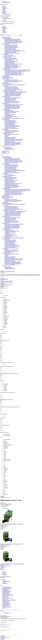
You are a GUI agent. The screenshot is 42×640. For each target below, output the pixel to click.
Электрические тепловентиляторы (11, 116)
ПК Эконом (6, 484)
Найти (21, 35)
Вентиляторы (7, 135)
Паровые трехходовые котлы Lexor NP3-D (13, 93)
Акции (4, 9)
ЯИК (5, 326)
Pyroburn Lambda (7, 460)
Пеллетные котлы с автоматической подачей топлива (15, 51)
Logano (5, 451)
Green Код (6, 448)
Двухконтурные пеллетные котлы (11, 46)
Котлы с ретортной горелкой (10, 48)
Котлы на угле (5, 85)
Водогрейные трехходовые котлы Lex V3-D (13, 74)
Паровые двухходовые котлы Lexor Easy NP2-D (14, 92)
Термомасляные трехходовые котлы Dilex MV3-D (14, 118)
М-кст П (5, 480)
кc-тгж (5, 472)
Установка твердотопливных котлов (11, 128)
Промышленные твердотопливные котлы (12, 66)
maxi (5, 454)
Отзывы (4, 11)
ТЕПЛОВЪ (6, 323)
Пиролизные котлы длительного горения (12, 97)
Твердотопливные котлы (7, 38)
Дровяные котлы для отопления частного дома (13, 80)
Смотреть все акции (4, 286)
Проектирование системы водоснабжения (13, 106)
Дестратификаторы (8, 115)
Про (4, 485)
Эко (4, 493)
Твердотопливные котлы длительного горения (13, 41)
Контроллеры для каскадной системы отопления (14, 139)
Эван (5, 325)
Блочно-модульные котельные (10, 177)
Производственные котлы (9, 62)
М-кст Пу (5, 481)
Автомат (5, 470)
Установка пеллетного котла (10, 127)
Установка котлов (6, 119)
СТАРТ (5, 321)
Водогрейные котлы (6, 68)
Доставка (4, 1)
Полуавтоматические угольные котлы (12, 88)
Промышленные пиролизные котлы (11, 65)
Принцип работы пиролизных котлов (7, 271)
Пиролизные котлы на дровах (10, 98)
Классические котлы (8, 59)
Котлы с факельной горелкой (10, 49)
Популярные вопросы (7, 2)
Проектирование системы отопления (12, 108)
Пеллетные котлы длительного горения (12, 50)
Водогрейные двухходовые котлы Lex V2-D (13, 72)
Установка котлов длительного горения (12, 126)
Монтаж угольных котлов (9, 123)
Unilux (5, 309)
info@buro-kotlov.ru (4, 617)
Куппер (5, 316)
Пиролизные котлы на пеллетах (11, 99)
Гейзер (5, 313)
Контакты (4, 32)
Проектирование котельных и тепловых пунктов (14, 104)
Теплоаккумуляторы (8, 148)
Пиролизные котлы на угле (10, 100)
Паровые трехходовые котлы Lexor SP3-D (12, 94)
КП (4, 477)
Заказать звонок (10, 23)
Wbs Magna (6, 469)
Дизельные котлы (6, 75)
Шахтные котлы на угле (9, 132)
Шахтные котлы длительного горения (12, 131)
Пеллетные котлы (6, 44)
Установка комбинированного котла (11, 125)
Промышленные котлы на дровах (11, 64)
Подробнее (2, 278)
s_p (4, 463)
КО (4, 473)
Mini (5, 455)
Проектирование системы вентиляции (12, 105)
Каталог (4, 7)
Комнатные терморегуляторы (10, 137)
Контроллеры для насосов (9, 141)
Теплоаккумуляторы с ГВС (10, 149)
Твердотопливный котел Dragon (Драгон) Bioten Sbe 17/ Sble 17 (12, 563)
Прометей (6, 320)
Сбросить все (5, 508)
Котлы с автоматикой (9, 174)
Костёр (5, 475)
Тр (4, 492)
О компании (5, 8)
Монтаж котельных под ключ (10, 120)
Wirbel (5, 310)
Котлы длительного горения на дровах (12, 81)
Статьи (4, 10)
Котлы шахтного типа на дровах (11, 130)
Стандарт (5, 486)
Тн (4, 490)
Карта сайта (5, 583)
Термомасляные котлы (7, 117)
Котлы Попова (6, 315)
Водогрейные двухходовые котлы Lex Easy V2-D (14, 71)
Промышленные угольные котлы (11, 67)
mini (4, 457)
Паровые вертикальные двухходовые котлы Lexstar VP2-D (16, 91)
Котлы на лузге (5, 82)
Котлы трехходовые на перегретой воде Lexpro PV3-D (15, 84)
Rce (4, 461)
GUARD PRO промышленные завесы (12, 111)
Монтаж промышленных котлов (11, 122)
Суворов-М (6, 487)
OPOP (5, 305)
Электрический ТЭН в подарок (6, 281)
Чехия (5, 389)
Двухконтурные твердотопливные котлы (12, 40)
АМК (5, 471)
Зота (5, 314)
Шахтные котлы (6, 129)
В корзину (2, 639)
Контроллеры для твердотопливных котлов (13, 144)
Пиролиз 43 (6, 319)
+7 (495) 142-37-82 (3, 23)
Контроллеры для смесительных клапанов (13, 142)
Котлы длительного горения (8, 77)
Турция (5, 388)
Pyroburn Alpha (6, 459)
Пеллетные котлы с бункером (10, 171)
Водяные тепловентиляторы (10, 114)
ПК (4, 483)
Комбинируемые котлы (7, 76)
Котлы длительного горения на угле (11, 87)
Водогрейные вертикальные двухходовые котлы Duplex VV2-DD (17, 69)
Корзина (2, 4)
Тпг (4, 491)
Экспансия (8, 576)
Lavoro (5, 304)
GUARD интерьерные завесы (10, 112)
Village (5, 468)
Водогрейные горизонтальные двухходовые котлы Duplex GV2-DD (17, 70)
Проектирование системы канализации (12, 107)
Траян (5, 324)
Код (4, 474)
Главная (4, 6)
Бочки (4, 146)
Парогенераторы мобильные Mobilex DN (12, 95)
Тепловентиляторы (6, 109)
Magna (5, 453)
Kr (4, 450)
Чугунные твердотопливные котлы (11, 43)
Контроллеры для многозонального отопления (13, 140)
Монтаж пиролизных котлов (10, 121)
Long (5, 452)
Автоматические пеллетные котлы (11, 45)
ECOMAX (6, 447)
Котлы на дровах (6, 78)
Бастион (5, 311)
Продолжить (2, 638)
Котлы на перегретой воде (7, 83)
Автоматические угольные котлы (11, 86)
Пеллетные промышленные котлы (11, 60)
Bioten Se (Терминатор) (8, 444)
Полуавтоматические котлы (10, 61)
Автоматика (7, 113)
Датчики (6, 136)
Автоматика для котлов (7, 133)
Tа (4, 465)
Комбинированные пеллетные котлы (12, 47)
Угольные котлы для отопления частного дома (13, 89)
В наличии (4, 505)
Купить (1, 548)
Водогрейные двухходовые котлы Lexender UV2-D (14, 73)
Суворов (5, 322)
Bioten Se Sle (6, 446)
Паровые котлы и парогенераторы (9, 90)
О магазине (5, 573)
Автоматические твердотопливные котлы (12, 39)
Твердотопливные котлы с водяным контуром (13, 42)
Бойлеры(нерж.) (8, 147)
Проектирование (6, 103)
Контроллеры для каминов (10, 138)
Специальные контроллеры (10, 145)
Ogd (4, 458)
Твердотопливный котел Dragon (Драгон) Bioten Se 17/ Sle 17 (11, 543)
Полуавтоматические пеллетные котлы (12, 172)
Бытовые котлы (5, 173)
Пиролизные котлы (6, 96)
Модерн (5, 482)
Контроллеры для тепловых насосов (11, 134)
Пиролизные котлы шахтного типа (11, 102)
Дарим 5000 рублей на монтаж (6, 284)
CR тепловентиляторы (9, 110)
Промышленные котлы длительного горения (13, 63)
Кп (4, 476)
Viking (5, 466)
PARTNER (6, 306)
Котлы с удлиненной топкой (10, 175)
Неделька (5, 317)
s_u (4, 464)
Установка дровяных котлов (10, 124)
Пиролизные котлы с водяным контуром (12, 101)
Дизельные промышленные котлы (11, 58)
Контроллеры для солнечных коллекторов (13, 143)
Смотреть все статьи (4, 279)
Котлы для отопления (7, 37)
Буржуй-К (6, 312)
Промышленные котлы (7, 176)
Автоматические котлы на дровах (11, 79)
